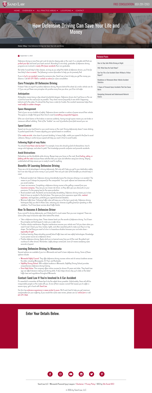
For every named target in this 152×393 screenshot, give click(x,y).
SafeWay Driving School (29, 263)
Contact (80, 10)
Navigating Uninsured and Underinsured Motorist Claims (113, 95)
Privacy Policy (90, 384)
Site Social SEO (108, 384)
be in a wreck (32, 72)
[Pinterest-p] (101, 374)
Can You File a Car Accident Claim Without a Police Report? (114, 73)
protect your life (23, 63)
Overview (27, 10)
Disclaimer (80, 384)
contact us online (46, 79)
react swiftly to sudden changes (29, 104)
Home (17, 10)
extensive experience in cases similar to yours (43, 290)
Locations (66, 10)
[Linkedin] (81, 374)
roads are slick (27, 135)
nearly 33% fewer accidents (46, 66)
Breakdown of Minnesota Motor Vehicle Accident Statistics (113, 81)
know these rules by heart (35, 146)
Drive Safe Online (27, 268)
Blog (25, 46)
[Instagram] (60, 374)
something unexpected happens (66, 115)
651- (29, 79)
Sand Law (43, 286)
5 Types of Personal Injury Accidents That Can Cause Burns (114, 88)
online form (82, 293)
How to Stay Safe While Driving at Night (110, 63)
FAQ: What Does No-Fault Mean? (108, 67)
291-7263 (34, 79)
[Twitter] (91, 374)
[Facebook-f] (50, 374)
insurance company (28, 188)
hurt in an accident (30, 76)
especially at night (27, 232)
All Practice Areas (46, 10)
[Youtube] (70, 374)
